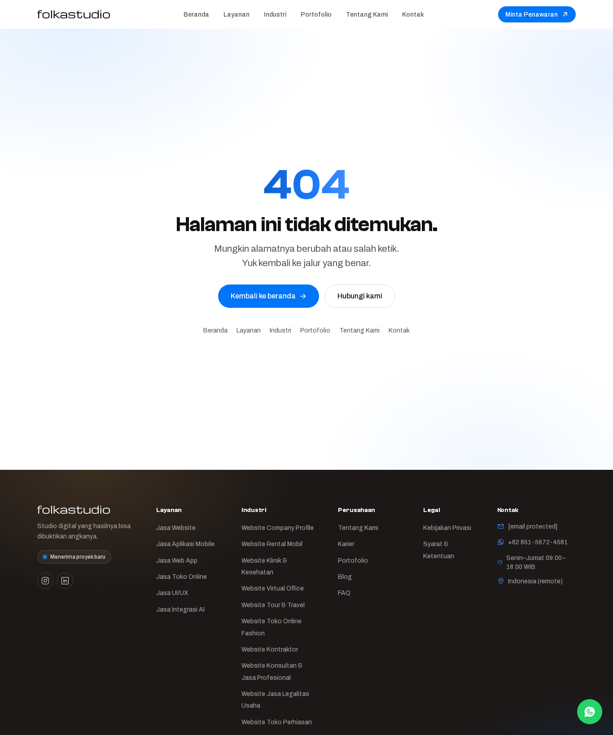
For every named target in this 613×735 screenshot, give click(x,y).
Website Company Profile (277, 528)
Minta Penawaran (531, 14)
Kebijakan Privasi (447, 528)
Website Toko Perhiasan (276, 722)
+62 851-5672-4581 (538, 542)
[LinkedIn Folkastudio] (65, 581)
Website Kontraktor (269, 649)
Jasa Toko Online (181, 577)
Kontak (413, 14)
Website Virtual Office (272, 588)
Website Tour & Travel (273, 605)
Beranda (196, 14)
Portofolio (316, 14)
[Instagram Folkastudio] (45, 581)
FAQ (344, 593)
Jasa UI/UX (172, 593)
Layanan (236, 14)
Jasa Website (176, 528)
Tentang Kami (367, 14)
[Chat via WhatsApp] (589, 711)
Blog (345, 577)
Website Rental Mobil (271, 544)
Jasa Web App (176, 560)
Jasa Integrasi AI (180, 609)
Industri (275, 14)
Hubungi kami (359, 296)
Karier (346, 544)
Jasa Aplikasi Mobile (185, 544)
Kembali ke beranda (263, 296)
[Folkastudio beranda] (73, 14)
